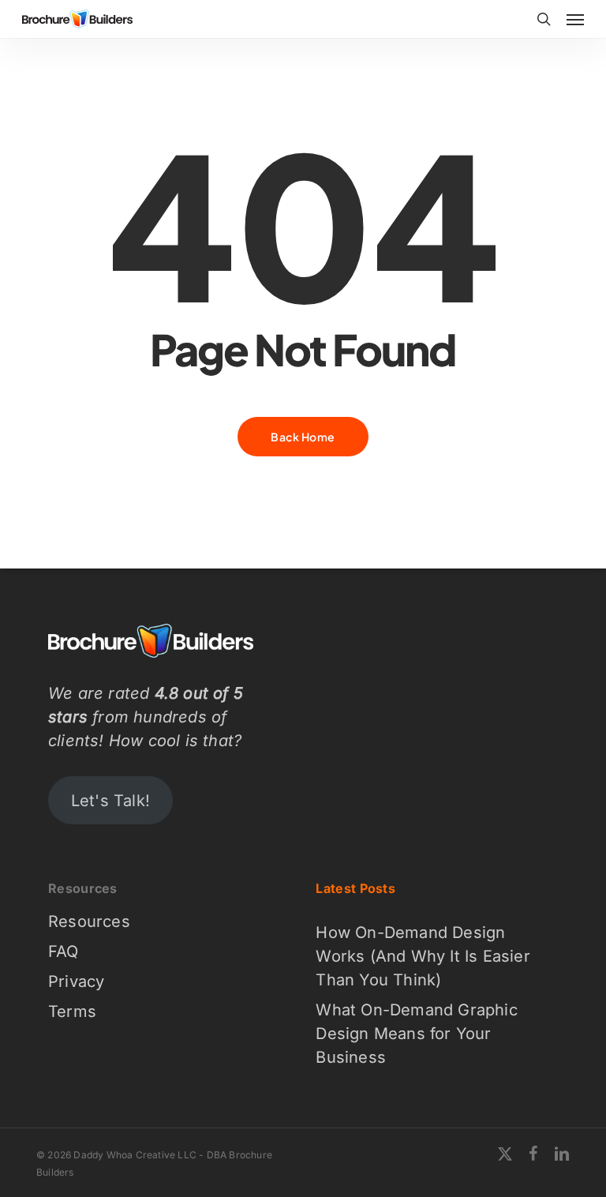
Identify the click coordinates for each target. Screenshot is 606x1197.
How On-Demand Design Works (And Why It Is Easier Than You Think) (422, 956)
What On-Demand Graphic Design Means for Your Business (416, 1033)
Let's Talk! (110, 800)
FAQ (63, 951)
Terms (72, 1011)
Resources (89, 921)
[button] (575, 19)
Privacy (76, 981)
